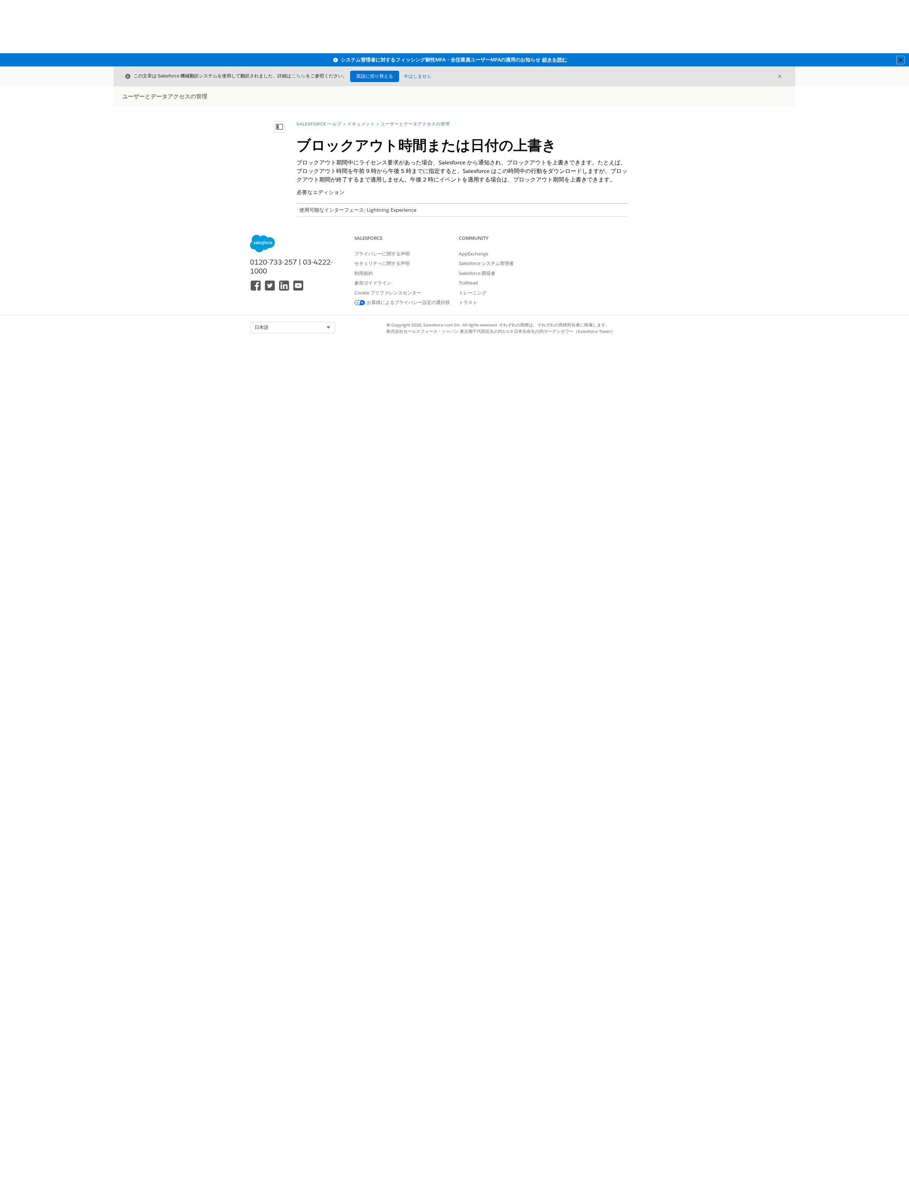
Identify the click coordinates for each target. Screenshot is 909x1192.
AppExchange (473, 254)
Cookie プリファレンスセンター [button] (387, 293)
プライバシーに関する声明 (382, 254)
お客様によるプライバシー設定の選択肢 (408, 302)
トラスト (468, 302)
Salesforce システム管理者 (486, 263)
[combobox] (292, 327)
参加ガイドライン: (373, 283)
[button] (292, 327)
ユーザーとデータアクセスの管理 (415, 123)
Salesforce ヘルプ (319, 123)
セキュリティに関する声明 (382, 263)
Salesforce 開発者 (477, 273)
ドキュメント (361, 123)
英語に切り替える (374, 76)
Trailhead (468, 283)
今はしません (417, 76)
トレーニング (472, 293)
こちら (298, 76)
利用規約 (363, 273)
